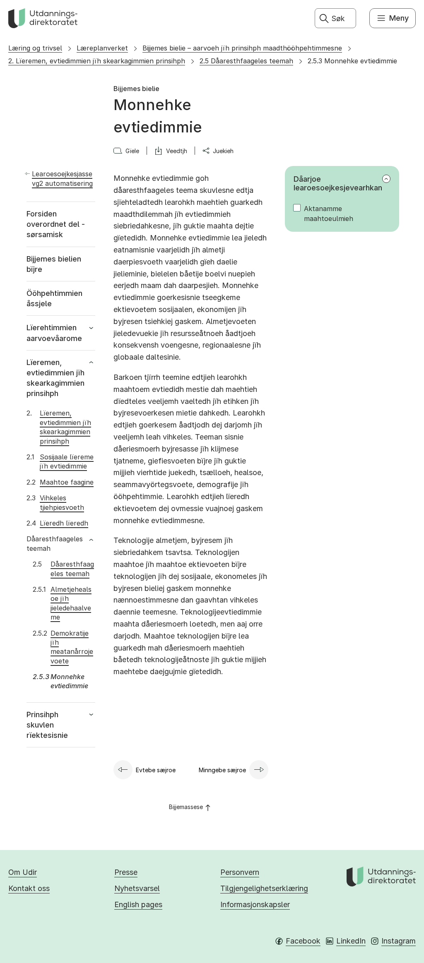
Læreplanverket (102, 48)
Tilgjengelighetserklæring (264, 888)
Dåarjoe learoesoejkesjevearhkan (338, 183)
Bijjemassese (186, 806)
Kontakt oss (29, 888)
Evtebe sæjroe (156, 769)
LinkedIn (351, 941)
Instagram (398, 941)
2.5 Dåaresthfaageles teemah (246, 61)
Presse (125, 872)
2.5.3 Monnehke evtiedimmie (352, 61)
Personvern (239, 872)
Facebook (303, 941)
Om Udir (22, 872)
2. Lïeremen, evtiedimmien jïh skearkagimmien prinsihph (96, 61)
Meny (399, 18)
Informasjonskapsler (255, 904)
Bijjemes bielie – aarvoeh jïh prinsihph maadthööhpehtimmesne (242, 48)
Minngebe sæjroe (222, 769)
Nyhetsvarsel (137, 888)
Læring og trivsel (35, 48)
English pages (138, 904)
